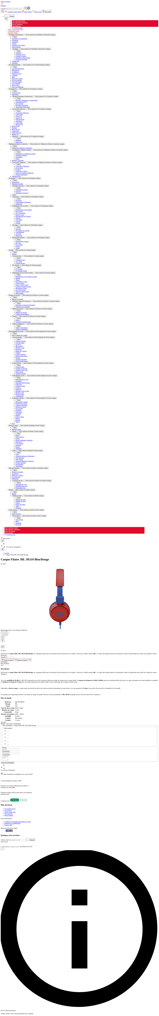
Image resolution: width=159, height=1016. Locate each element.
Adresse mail (5, 840)
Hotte (13, 77)
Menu (15, 37)
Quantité (3, 657)
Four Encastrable (17, 80)
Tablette (14, 194)
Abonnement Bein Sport (22, 107)
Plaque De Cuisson (21, 351)
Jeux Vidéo (18, 261)
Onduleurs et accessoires (22, 306)
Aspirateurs (15, 473)
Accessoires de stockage (22, 230)
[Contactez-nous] (18, 801)
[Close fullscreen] (3, 646)
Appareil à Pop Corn (21, 370)
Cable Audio (19, 114)
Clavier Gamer (19, 283)
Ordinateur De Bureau (21, 193)
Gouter (17, 248)
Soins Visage (19, 459)
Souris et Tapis (19, 215)
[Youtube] (11, 845)
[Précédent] (2, 637)
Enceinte (14, 128)
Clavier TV (18, 116)
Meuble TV (15, 134)
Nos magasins (8, 814)
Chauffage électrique (21, 59)
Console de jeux (20, 263)
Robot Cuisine (19, 417)
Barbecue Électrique (21, 356)
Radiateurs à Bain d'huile (22, 58)
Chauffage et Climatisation (19, 38)
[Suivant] (2, 640)
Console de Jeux (17, 256)
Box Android (19, 103)
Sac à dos (18, 243)
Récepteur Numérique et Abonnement (22, 96)
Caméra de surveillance (22, 314)
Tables (17, 506)
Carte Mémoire (19, 232)
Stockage (15, 225)
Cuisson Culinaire (17, 337)
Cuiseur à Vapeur (20, 354)
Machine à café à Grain (22, 391)
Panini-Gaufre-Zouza (21, 361)
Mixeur (17, 422)
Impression (15, 196)
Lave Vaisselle (16, 83)
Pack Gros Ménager (17, 87)
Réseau (15, 316)
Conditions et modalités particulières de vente (17, 821)
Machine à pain (19, 348)
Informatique (15, 182)
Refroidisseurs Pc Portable (23, 216)
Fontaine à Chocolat (21, 368)
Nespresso (18, 389)
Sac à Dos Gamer (20, 290)
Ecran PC (18, 191)
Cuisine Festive (17, 363)
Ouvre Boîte (19, 408)
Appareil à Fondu (20, 373)
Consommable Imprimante (23, 202)
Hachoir (17, 420)
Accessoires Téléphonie (19, 162)
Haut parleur (19, 211)
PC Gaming (16, 265)
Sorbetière (18, 410)
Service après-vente (10, 812)
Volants (17, 280)
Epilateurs (18, 445)
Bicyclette (18, 524)
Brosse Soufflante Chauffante (24, 440)
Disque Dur (18, 235)
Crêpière (17, 353)
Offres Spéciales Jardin (18, 21)
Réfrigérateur (15, 70)
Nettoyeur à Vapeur (17, 475)
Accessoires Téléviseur (19, 109)
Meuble (14, 494)
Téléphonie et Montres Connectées (22, 148)
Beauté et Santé (16, 429)
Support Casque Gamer (22, 291)
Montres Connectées (18, 160)
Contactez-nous (18, 28)
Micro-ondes (19, 346)
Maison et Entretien (17, 472)
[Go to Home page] (3, 6)
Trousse (17, 246)
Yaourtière (18, 413)
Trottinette (18, 523)
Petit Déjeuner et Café (18, 375)
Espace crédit (8, 825)
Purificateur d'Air (20, 488)
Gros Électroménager (18, 68)
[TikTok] (8, 845)
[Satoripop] (33, 846)
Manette (17, 278)
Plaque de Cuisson (17, 78)
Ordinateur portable (17, 184)
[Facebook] (2, 845)
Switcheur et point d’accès (23, 322)
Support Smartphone (21, 174)
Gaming (14, 254)
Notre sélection (16, 26)
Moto (17, 521)
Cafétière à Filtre (20, 386)
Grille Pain (18, 384)
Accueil (6, 553)
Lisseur (17, 438)
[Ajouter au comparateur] (30, 659)
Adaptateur (18, 121)
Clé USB (18, 234)
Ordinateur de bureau (18, 186)
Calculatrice (18, 220)
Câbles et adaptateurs (18, 324)
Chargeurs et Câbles (21, 171)
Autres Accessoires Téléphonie (24, 173)
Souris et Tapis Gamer (21, 285)
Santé (14, 450)
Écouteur (18, 169)
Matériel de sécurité (18, 308)
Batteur (17, 418)
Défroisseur (15, 478)
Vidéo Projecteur (17, 133)
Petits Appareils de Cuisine (19, 335)
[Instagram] (5, 845)
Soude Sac (18, 349)
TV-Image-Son (16, 93)
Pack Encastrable (17, 82)
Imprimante (18, 204)
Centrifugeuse (19, 396)
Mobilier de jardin (17, 495)
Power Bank (19, 168)
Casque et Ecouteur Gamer (23, 286)
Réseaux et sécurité (17, 299)
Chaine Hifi (15, 131)
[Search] (27, 8)
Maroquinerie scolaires (18, 237)
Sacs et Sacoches (20, 213)
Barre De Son (16, 129)
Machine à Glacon (20, 407)
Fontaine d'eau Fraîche (18, 45)
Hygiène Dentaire (20, 463)
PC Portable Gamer (21, 271)
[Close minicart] (2, 540)
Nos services (8, 810)
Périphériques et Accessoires (20, 206)
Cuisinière (15, 75)
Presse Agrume (19, 394)
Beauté (14, 431)
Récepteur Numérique (21, 105)
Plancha (17, 358)
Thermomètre (19, 464)
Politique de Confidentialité (12, 823)
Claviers (17, 223)
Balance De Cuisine (21, 403)
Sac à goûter (19, 245)
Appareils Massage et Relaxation (25, 456)
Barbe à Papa (19, 372)
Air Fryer (18, 344)
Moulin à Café (19, 393)
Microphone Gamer (21, 288)
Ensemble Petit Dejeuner (22, 383)
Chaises (17, 503)
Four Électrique (19, 343)
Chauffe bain (15, 61)
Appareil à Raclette (21, 359)
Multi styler (18, 442)
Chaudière (15, 63)
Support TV (18, 118)
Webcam (18, 218)
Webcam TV (19, 124)
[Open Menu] (6, 18)
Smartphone (18, 157)
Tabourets (18, 508)
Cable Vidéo (19, 123)
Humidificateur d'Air (21, 486)
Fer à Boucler (19, 443)
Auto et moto (16, 516)
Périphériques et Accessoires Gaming (23, 273)
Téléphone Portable (21, 155)
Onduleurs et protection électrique (21, 301)
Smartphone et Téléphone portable (22, 150)
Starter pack (18, 142)
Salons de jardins (20, 504)
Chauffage (15, 49)
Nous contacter (8, 815)
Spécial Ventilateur (17, 24)
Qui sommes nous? (9, 809)
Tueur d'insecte (16, 47)
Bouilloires (18, 381)
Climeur (14, 43)
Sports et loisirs (16, 514)
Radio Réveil (15, 126)
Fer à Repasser (16, 477)
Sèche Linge (15, 85)
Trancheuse (18, 412)
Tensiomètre (19, 466)
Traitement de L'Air (18, 480)
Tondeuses (18, 448)
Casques (17, 221)
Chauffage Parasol (20, 56)
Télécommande (19, 119)
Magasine (15, 136)
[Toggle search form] (3, 11)
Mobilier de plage (20, 501)
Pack (13, 423)
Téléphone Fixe (16, 176)
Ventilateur (15, 42)
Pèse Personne (19, 458)
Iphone (17, 159)
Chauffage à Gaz (20, 54)
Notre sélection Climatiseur (20, 22)
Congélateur (15, 72)
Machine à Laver (17, 73)
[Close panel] (2, 549)
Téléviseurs (15, 94)
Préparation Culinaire (18, 398)
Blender (17, 415)
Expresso (18, 388)
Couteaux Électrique (21, 405)
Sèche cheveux (19, 437)
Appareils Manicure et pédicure (24, 461)
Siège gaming (19, 293)
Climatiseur (15, 40)
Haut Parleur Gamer (21, 281)
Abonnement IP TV (21, 102)
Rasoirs (17, 447)
